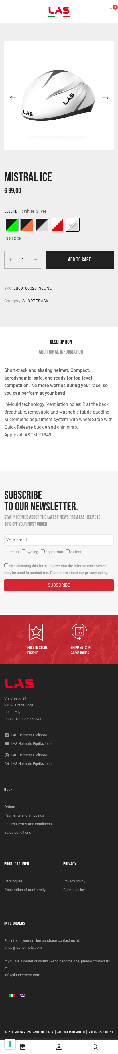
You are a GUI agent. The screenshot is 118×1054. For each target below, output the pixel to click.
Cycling (32, 552)
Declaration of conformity (25, 890)
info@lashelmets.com (22, 975)
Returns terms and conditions (28, 824)
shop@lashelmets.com (23, 947)
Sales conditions (17, 832)
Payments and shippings (24, 815)
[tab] (61, 342)
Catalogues (13, 881)
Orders (9, 807)
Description (61, 342)
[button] (111, 11)
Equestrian (54, 552)
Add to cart (79, 260)
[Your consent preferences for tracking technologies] (10, 1044)
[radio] (11, 224)
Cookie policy (74, 890)
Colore (11, 211)
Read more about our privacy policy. (79, 573)
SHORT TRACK (35, 301)
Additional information (61, 351)
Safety (75, 552)
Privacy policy (74, 881)
